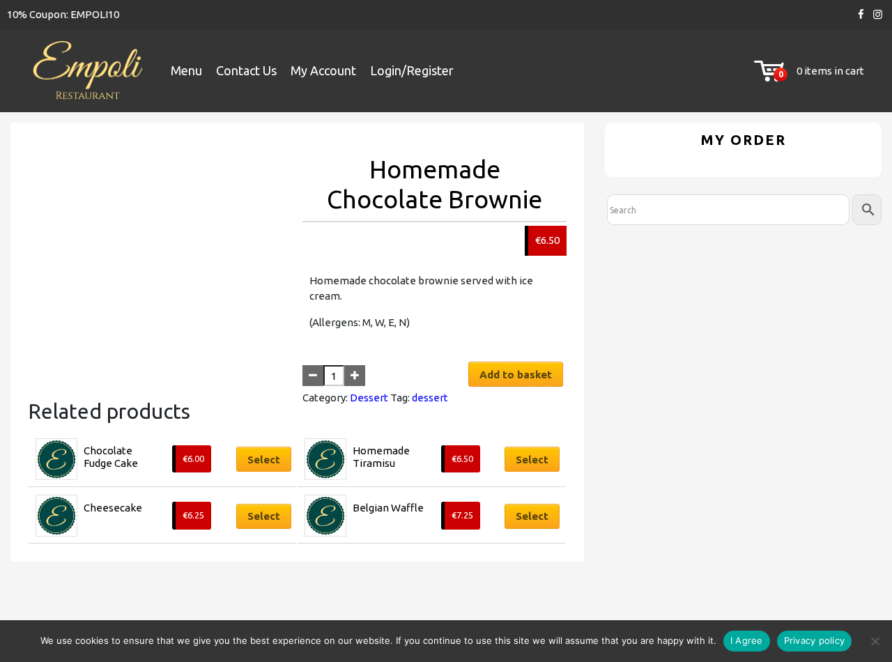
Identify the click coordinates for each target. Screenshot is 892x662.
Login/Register (412, 70)
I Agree (746, 640)
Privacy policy (814, 640)
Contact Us (246, 70)
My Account (323, 70)
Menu (186, 70)
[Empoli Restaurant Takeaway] (87, 71)
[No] (875, 641)
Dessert (369, 397)
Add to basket (515, 374)
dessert (430, 397)
